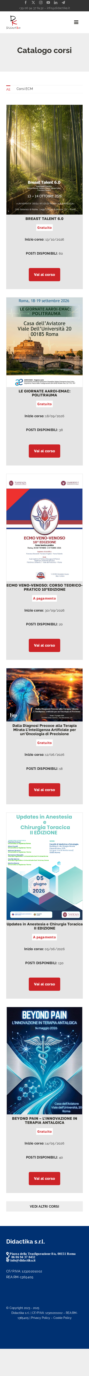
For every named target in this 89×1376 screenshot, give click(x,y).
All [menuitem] (8, 89)
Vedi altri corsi (44, 1206)
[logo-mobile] (13, 17)
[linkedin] (55, 2)
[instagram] (40, 2)
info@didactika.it (58, 8)
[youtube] (48, 2)
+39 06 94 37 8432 (31, 8)
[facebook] (25, 2)
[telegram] (63, 2)
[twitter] (33, 2)
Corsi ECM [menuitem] (25, 89)
